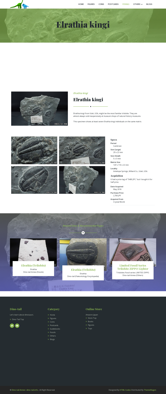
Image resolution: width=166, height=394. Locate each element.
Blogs (149, 4)
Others (136, 4)
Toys (90, 328)
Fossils (126, 4)
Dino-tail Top (18, 319)
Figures (91, 4)
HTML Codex (125, 390)
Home (81, 4)
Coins (101, 4)
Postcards (113, 4)
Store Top (92, 318)
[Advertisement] (83, 70)
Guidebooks (55, 329)
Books (90, 321)
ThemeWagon (150, 390)
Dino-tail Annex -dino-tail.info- (25, 390)
